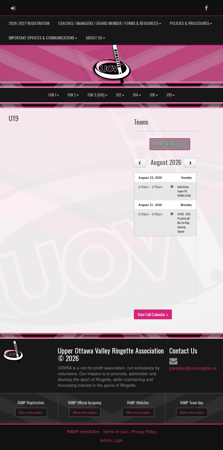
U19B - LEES (163, 144)
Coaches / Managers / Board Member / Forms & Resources (108, 23)
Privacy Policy (144, 431)
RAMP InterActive (83, 431)
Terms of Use (115, 431)
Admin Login (111, 440)
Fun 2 (72, 95)
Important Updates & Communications (41, 37)
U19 (169, 95)
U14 (135, 95)
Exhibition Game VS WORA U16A (184, 191)
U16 (152, 95)
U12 (118, 95)
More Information (31, 412)
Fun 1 (52, 95)
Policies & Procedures (189, 23)
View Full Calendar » (153, 314)
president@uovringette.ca (193, 368)
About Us (94, 37)
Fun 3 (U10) (96, 95)
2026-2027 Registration (29, 23)
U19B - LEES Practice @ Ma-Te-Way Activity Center (183, 223)
